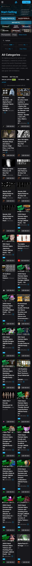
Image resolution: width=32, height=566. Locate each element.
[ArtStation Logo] (16, 2)
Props (15, 35)
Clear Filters (23, 49)
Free (27, 79)
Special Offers (8, 79)
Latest (4, 82)
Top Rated (21, 79)
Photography (5, 35)
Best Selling (14, 77)
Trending (5, 77)
